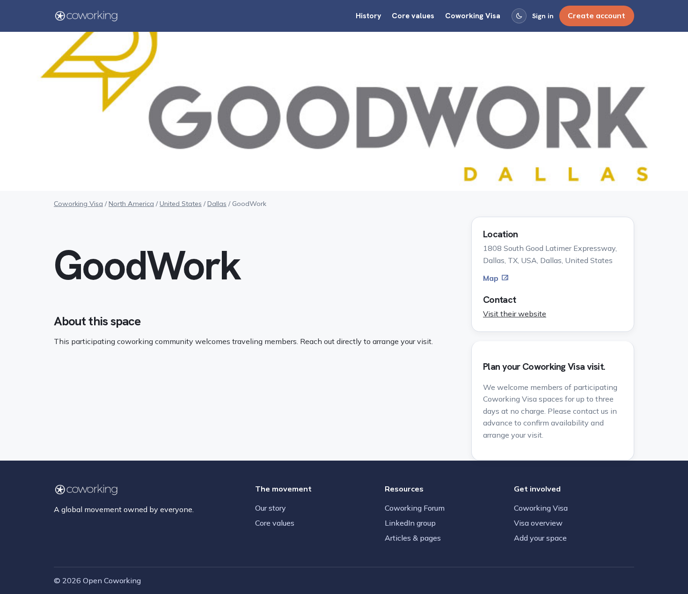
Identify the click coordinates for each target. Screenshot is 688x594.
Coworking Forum (415, 508)
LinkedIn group (410, 523)
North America (131, 203)
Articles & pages (413, 538)
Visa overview (538, 523)
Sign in (543, 16)
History (368, 16)
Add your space (540, 538)
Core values (413, 16)
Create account (596, 15)
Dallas (217, 203)
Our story (270, 508)
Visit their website (514, 313)
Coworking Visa (472, 16)
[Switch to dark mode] (519, 15)
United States (181, 203)
